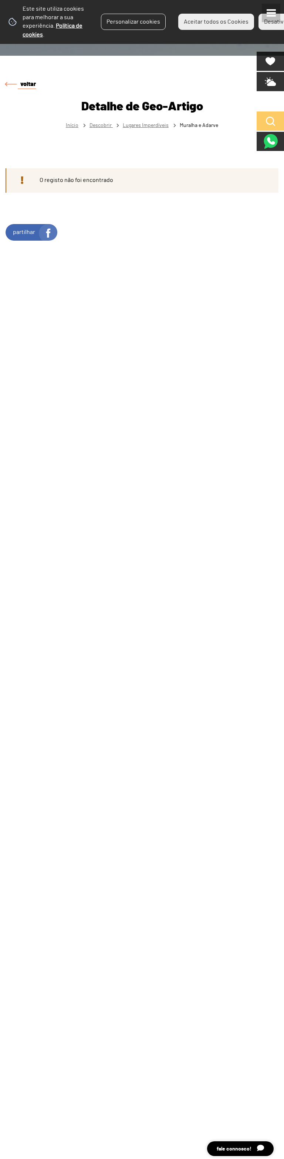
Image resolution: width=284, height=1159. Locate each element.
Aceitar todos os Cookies (216, 22)
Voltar (28, 84)
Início (72, 125)
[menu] (271, 13)
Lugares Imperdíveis (146, 125)
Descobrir (101, 125)
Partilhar (24, 232)
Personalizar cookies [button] (133, 22)
